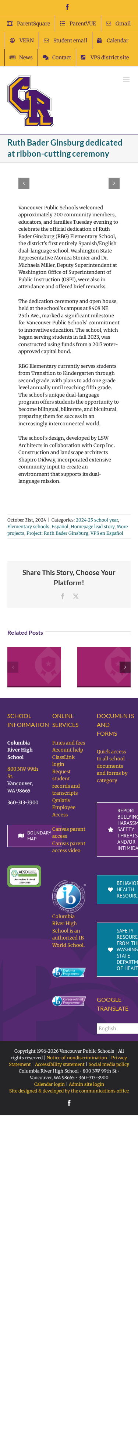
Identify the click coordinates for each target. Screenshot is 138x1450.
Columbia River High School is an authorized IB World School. (68, 930)
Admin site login (86, 1084)
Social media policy (109, 1064)
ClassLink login (63, 761)
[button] (23, 183)
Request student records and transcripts (66, 782)
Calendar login (49, 1084)
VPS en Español (107, 533)
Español (60, 526)
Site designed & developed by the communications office (69, 1091)
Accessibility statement (60, 1064)
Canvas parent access (68, 833)
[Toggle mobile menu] (127, 79)
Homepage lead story (92, 526)
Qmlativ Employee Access (63, 807)
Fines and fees (68, 743)
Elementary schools (28, 526)
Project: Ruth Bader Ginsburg (57, 533)
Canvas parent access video (68, 847)
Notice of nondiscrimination (77, 1057)
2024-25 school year (97, 520)
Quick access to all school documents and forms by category (112, 766)
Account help (67, 750)
